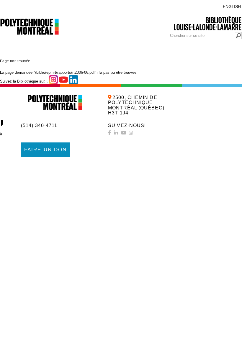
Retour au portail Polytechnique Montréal (51, 5)
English (232, 6)
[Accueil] (55, 102)
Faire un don (45, 149)
